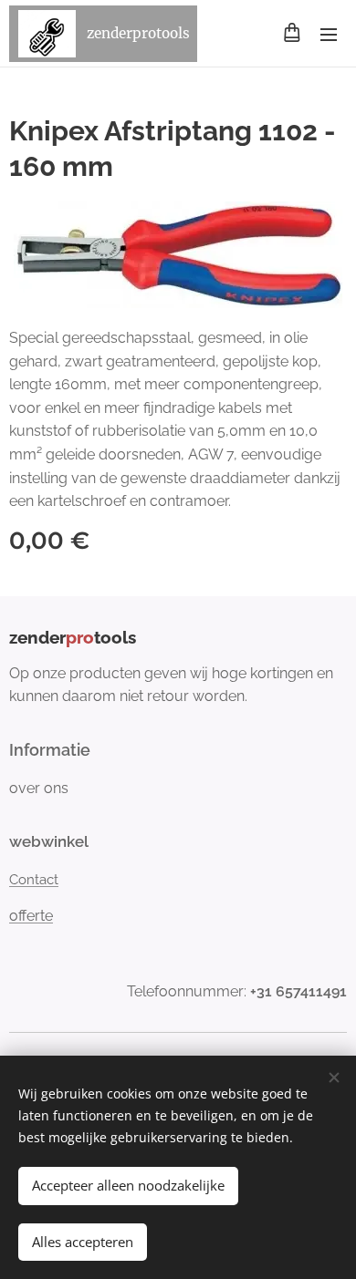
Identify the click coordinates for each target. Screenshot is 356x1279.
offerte (31, 915)
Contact (33, 880)
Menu (328, 33)
